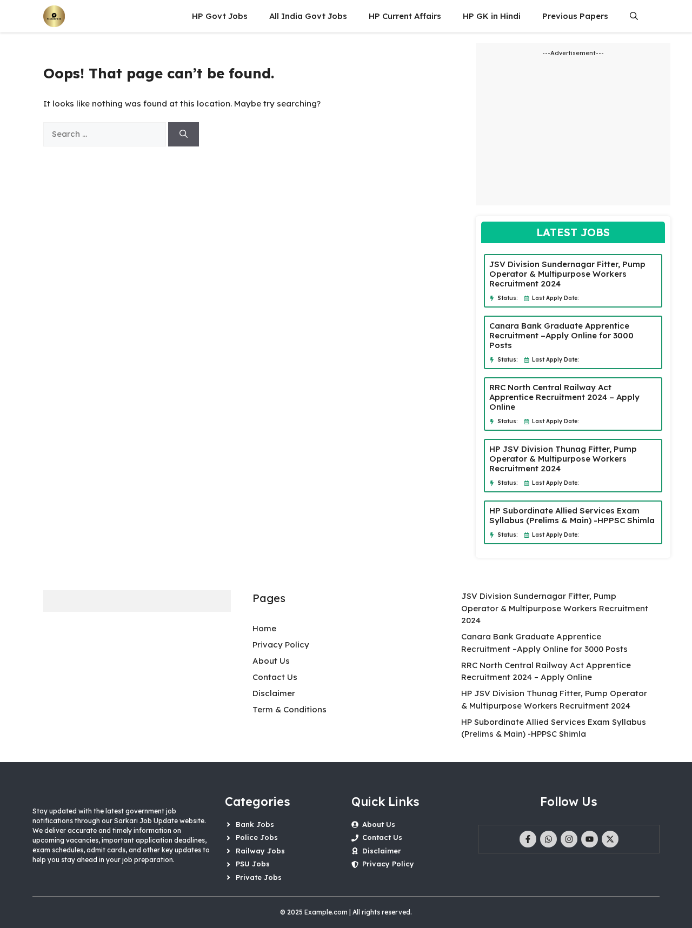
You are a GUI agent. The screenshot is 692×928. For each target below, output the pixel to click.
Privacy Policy (280, 644)
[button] (634, 16)
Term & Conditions (289, 709)
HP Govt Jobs (220, 16)
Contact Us (274, 677)
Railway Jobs (260, 850)
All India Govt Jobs (308, 16)
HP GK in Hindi (492, 16)
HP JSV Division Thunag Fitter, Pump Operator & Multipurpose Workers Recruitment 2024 (563, 458)
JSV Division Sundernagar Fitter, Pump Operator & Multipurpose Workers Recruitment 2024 (567, 274)
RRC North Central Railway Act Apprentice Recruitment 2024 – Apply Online (564, 397)
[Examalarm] (54, 16)
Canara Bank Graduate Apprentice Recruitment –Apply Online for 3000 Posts (561, 335)
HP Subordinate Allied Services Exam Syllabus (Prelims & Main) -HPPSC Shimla (572, 515)
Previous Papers (575, 16)
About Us (271, 661)
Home (264, 628)
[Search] (183, 134)
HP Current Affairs (405, 16)
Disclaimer (273, 693)
